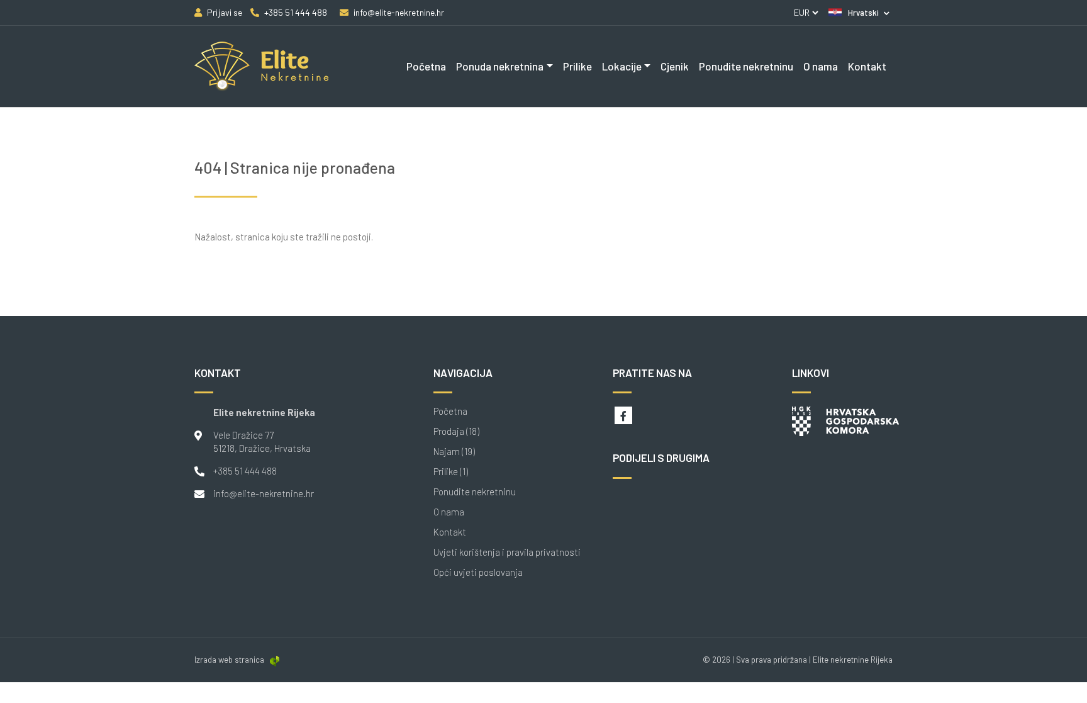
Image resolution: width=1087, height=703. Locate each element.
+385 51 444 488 (245, 470)
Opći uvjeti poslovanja (478, 572)
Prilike (577, 66)
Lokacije (622, 66)
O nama (820, 66)
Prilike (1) (450, 471)
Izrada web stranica (229, 660)
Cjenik (675, 66)
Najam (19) (454, 451)
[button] (858, 13)
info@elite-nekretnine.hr (263, 493)
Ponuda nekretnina (500, 66)
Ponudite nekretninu (746, 66)
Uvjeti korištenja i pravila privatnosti (507, 552)
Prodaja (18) (456, 431)
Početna (426, 66)
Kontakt (867, 66)
